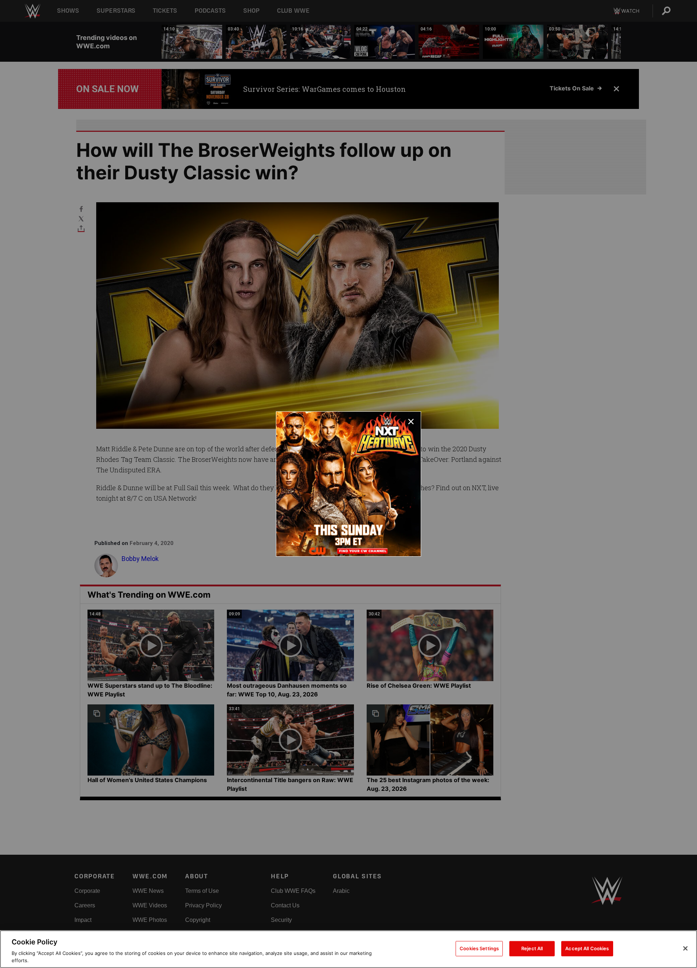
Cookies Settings (479, 948)
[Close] (685, 948)
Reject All (532, 948)
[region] (348, 949)
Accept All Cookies (587, 948)
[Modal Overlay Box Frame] (348, 484)
